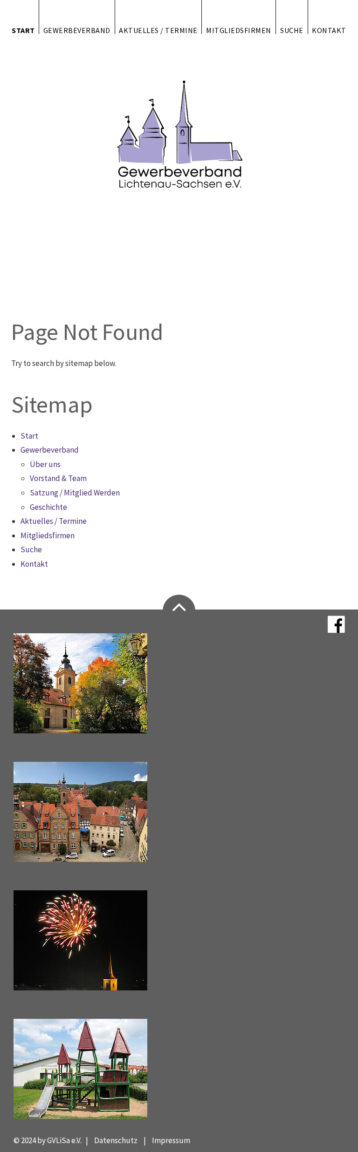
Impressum (171, 1140)
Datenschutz (116, 1140)
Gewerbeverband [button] (76, 30)
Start (23, 30)
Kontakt (329, 30)
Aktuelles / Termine (158, 30)
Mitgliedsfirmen (238, 30)
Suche (291, 30)
